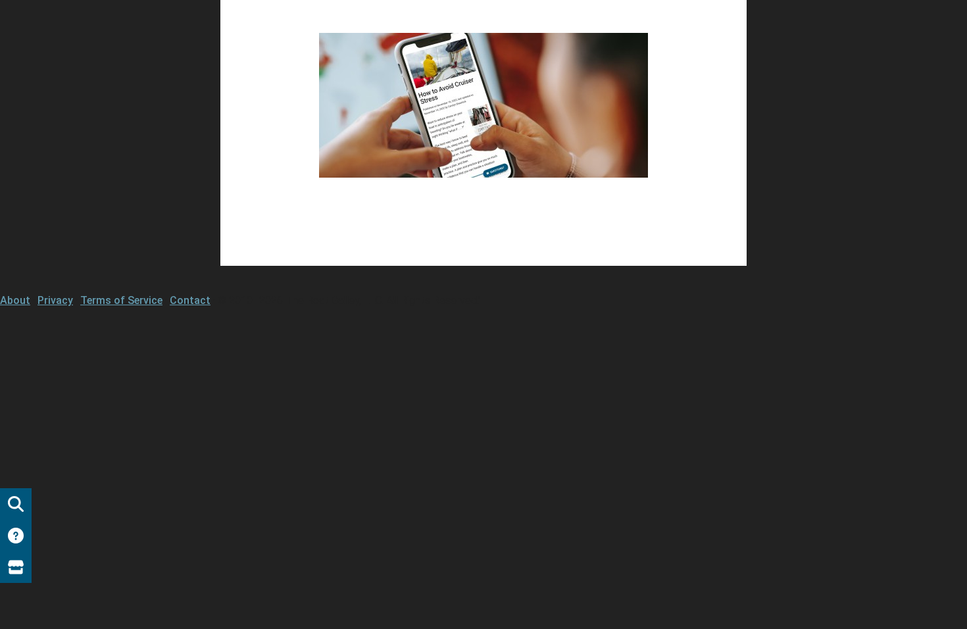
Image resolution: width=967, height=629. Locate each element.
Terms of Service (121, 300)
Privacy (55, 300)
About (15, 300)
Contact (190, 300)
